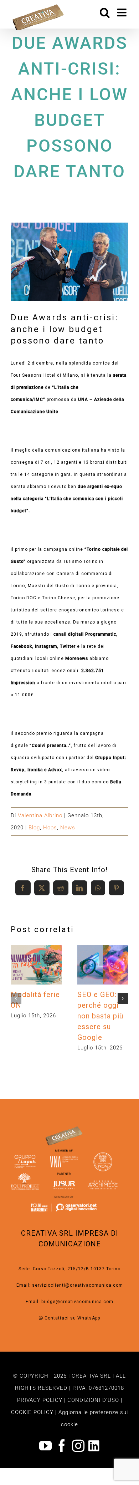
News (67, 827)
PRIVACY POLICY (39, 1400)
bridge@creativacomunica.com (77, 1301)
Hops (50, 827)
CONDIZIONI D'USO (93, 1400)
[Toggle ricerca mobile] (105, 12)
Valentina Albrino (40, 815)
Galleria (36, 974)
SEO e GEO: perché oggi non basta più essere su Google (101, 955)
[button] (16, 998)
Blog (34, 827)
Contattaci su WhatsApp (71, 1318)
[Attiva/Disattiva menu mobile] (122, 12)
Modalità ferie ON (34, 955)
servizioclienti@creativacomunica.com (77, 1285)
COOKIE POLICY (32, 1412)
